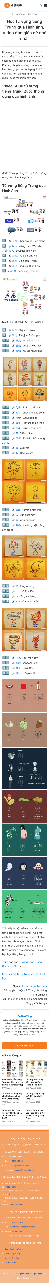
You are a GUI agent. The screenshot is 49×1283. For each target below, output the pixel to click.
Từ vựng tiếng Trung (28, 14)
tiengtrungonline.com (34, 986)
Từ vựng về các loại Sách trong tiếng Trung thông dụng (34, 1082)
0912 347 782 (17, 1222)
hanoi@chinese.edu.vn (19, 1165)
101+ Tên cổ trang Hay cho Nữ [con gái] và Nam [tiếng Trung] (12, 1096)
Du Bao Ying (24, 1016)
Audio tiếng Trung (12, 1253)
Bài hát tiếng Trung (12, 1258)
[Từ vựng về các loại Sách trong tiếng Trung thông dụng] (36, 1068)
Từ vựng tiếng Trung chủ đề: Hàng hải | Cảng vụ (35, 1096)
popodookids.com (19, 1231)
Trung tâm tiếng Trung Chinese (29, 1274)
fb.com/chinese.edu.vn (23, 1170)
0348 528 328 (12, 1187)
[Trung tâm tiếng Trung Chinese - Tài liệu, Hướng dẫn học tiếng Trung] (13, 5)
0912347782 (14, 1194)
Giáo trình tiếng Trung (13, 1249)
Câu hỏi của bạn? (24, 1045)
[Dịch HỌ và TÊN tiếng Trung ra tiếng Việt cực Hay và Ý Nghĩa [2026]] (12, 1068)
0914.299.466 (16, 1204)
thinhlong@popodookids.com (22, 1227)
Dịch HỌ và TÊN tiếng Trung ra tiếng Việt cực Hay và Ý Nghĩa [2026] (12, 1082)
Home (16, 14)
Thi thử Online (10, 1262)
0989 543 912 (17, 1161)
